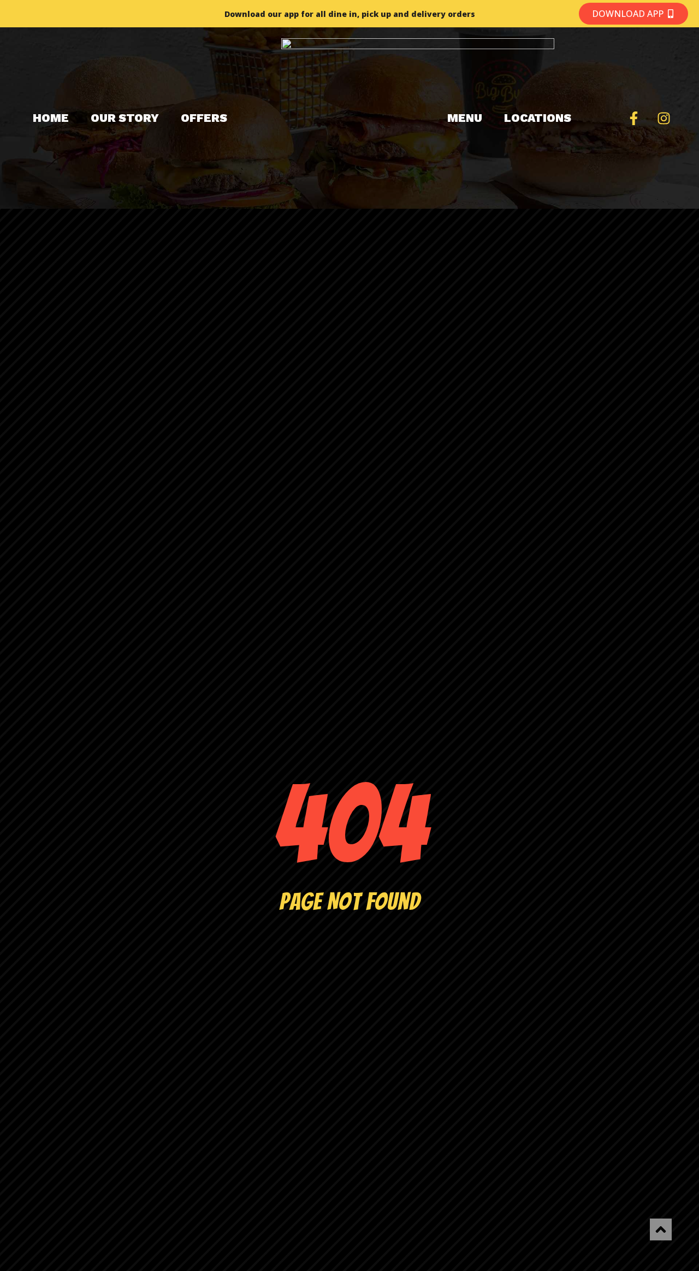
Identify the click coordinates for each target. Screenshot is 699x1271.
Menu (464, 118)
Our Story (125, 118)
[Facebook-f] (633, 118)
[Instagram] (663, 118)
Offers (204, 118)
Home (51, 118)
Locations (537, 118)
